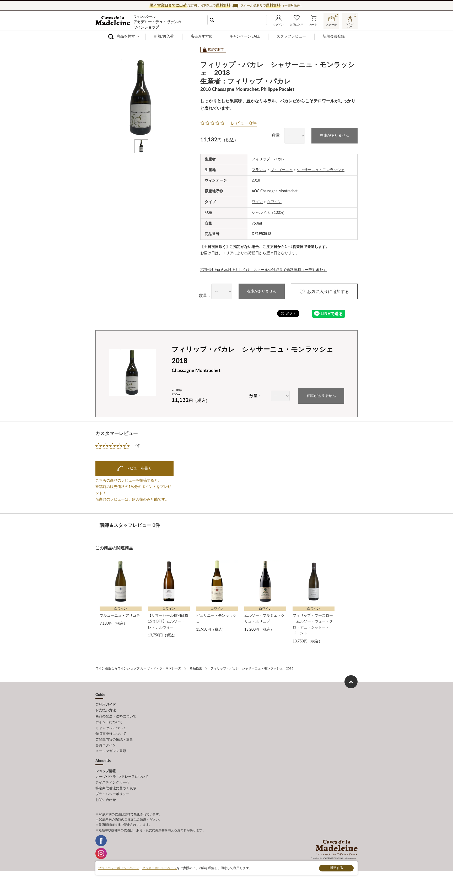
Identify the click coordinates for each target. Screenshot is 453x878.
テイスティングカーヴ (112, 782)
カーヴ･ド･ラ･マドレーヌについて (122, 777)
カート (313, 24)
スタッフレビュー (291, 36)
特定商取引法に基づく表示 (115, 788)
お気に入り (296, 24)
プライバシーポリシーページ (118, 868)
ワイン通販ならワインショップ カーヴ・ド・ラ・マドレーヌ (113, 21)
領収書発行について (110, 734)
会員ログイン (105, 745)
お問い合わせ (105, 800)
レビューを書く (138, 468)
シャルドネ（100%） (269, 213)
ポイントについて (109, 722)
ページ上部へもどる (351, 681)
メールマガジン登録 (110, 751)
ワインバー (350, 24)
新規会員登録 (334, 36)
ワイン (257, 202)
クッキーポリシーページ (159, 868)
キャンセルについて (110, 728)
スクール (331, 24)
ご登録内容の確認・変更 (114, 739)
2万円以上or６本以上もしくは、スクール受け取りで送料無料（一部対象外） (263, 270)
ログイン (278, 24)
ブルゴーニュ (282, 170)
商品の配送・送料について (115, 716)
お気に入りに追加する (328, 292)
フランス (259, 170)
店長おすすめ (202, 36)
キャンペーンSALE (244, 36)
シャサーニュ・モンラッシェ (320, 170)
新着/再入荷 (164, 36)
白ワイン (274, 202)
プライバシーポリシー (112, 794)
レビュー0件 (243, 123)
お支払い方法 (105, 710)
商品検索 (196, 668)
